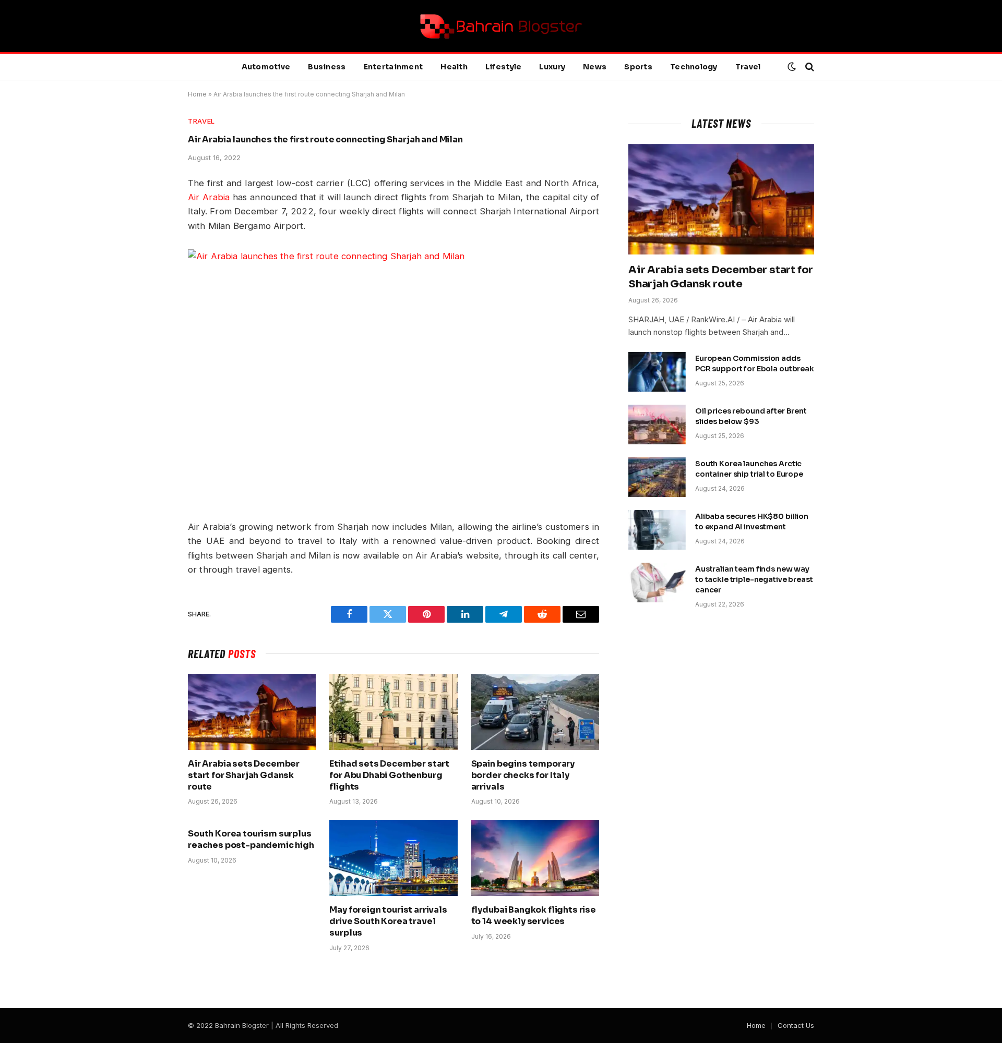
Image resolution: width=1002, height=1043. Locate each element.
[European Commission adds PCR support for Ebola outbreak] (657, 372)
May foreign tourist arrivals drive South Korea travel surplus (388, 921)
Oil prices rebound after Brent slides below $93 (751, 416)
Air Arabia (209, 197)
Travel (748, 66)
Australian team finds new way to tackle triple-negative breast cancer (754, 579)
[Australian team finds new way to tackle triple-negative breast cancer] (657, 582)
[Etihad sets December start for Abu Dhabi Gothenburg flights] (393, 712)
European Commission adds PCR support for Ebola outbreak (754, 363)
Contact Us (796, 1025)
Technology (694, 66)
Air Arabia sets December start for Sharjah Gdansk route (244, 775)
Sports (638, 66)
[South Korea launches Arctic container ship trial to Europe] (657, 477)
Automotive (266, 66)
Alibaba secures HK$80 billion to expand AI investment (751, 521)
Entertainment (393, 66)
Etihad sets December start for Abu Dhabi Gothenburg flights (389, 775)
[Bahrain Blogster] (501, 26)
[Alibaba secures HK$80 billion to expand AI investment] (657, 530)
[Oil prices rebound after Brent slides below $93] (657, 424)
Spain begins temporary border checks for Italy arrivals (523, 775)
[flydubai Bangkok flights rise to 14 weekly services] (535, 858)
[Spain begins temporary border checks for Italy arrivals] (535, 712)
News (594, 66)
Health (454, 66)
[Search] (808, 67)
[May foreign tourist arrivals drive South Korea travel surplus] (393, 858)
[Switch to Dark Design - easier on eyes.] (791, 66)
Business (326, 66)
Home (197, 94)
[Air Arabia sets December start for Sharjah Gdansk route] (252, 712)
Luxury (552, 66)
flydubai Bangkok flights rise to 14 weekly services (533, 915)
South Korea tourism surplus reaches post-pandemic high (251, 839)
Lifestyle (503, 66)
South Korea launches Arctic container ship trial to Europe (749, 469)
